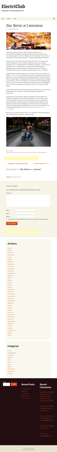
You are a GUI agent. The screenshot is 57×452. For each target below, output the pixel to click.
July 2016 (10, 305)
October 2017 (11, 271)
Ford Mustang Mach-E (26, 389)
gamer (16, 152)
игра (31, 152)
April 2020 (10, 250)
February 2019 (11, 255)
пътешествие (11, 371)
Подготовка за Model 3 (42, 163)
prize (24, 152)
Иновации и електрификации (17, 163)
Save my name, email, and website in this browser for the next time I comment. (28, 219)
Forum (14, 18)
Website (8, 216)
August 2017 (10, 275)
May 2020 (10, 248)
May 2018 (10, 257)
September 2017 (11, 273)
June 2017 (10, 280)
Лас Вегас (35, 152)
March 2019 (10, 252)
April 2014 (10, 333)
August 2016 (10, 303)
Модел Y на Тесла (25, 395)
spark (17, 29)
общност (10, 366)
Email (8, 213)
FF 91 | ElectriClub (15, 177)
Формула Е (44, 152)
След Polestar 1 (44, 428)
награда (39, 152)
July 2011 (10, 335)
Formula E (9, 152)
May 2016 (10, 310)
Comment (9, 193)
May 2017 (10, 282)
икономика (10, 357)
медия (9, 364)
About (8, 18)
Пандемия (23, 391)
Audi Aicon (49, 420)
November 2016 (11, 296)
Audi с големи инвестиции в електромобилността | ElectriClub (46, 418)
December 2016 (11, 294)
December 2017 (11, 268)
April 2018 (10, 259)
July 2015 (10, 326)
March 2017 (10, 287)
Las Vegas (20, 152)
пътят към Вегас (15, 75)
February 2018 (11, 264)
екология (10, 350)
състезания (10, 150)
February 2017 (11, 289)
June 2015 (10, 328)
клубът (9, 359)
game (13, 152)
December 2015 (11, 317)
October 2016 (11, 298)
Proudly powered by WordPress (28, 449)
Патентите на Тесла (25, 398)
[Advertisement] (21, 158)
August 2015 (10, 323)
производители (11, 369)
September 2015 (11, 321)
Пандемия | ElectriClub (46, 392)
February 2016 (11, 314)
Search (4, 382)
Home (2, 18)
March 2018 (10, 262)
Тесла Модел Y (24, 393)
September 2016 (11, 300)
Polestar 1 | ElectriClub (46, 426)
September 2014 (11, 330)
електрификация (12, 353)
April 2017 (10, 284)
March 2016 (10, 312)
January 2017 (10, 291)
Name (8, 210)
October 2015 (11, 319)
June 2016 (10, 307)
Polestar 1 (50, 436)
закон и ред (10, 355)
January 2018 (10, 266)
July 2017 (10, 278)
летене (9, 362)
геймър (28, 152)
